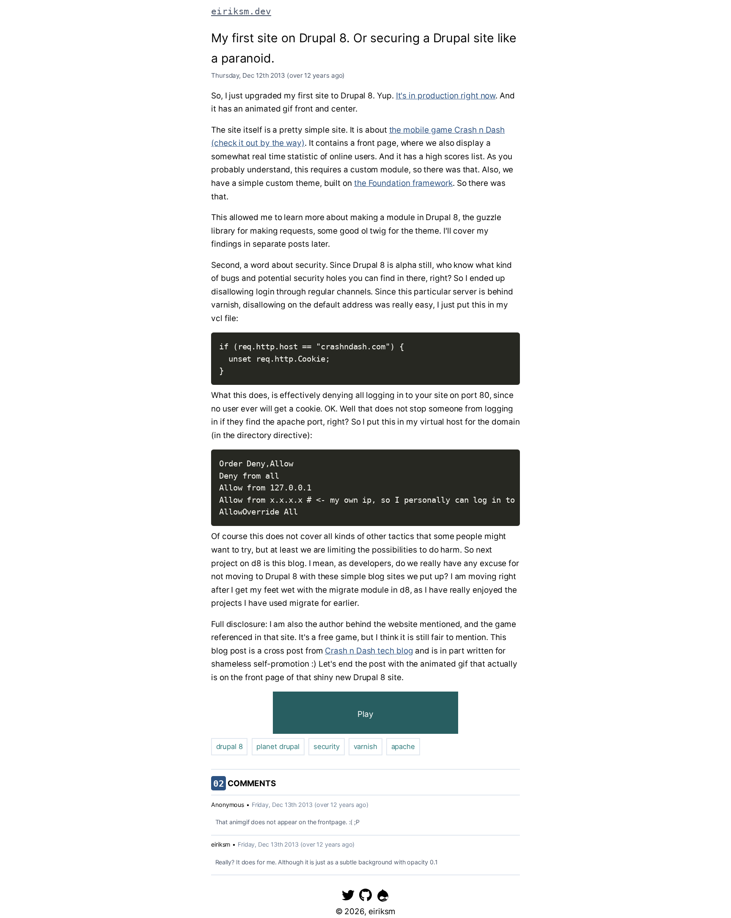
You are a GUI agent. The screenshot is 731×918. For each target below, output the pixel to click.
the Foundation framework (403, 183)
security (326, 746)
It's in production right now (446, 96)
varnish (365, 746)
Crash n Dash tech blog (369, 651)
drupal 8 (229, 746)
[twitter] (348, 895)
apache (403, 746)
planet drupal (278, 746)
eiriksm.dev (241, 11)
